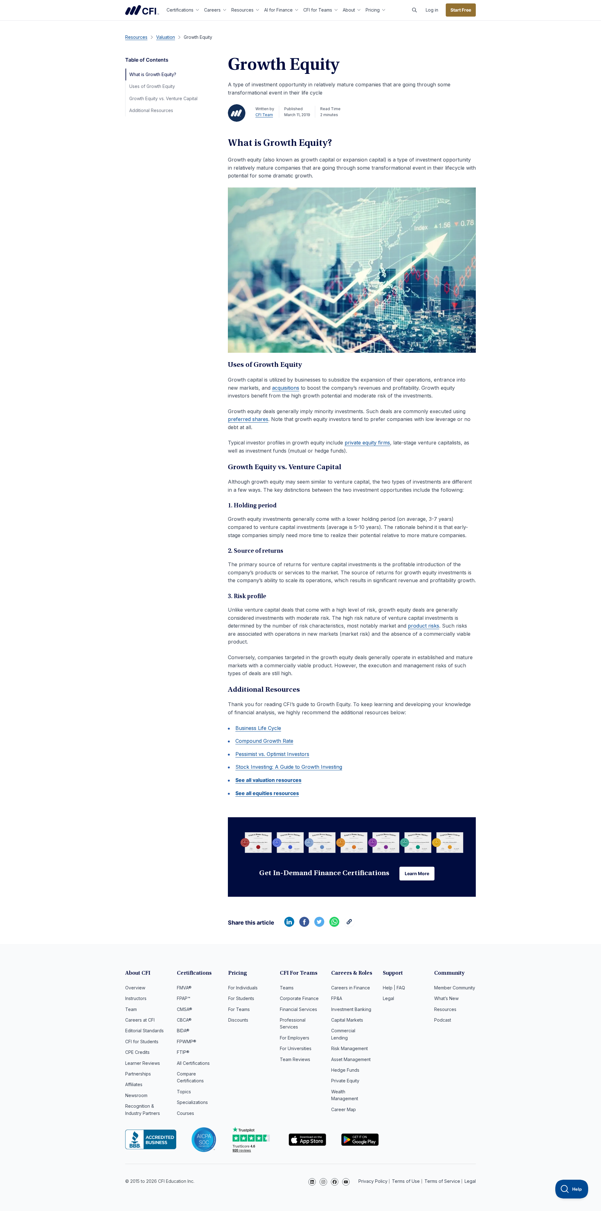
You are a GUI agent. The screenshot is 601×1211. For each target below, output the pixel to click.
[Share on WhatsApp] (334, 925)
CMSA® (184, 1009)
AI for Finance (278, 10)
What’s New (446, 998)
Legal (388, 998)
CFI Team (264, 114)
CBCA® (184, 1020)
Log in (432, 10)
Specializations (192, 1102)
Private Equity (345, 1080)
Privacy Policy (373, 1181)
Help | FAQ (394, 987)
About (349, 10)
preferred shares (248, 419)
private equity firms (367, 442)
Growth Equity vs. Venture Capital (163, 98)
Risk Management (349, 1048)
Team (131, 1009)
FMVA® (184, 987)
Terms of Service (442, 1181)
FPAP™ (183, 998)
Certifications (180, 10)
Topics (184, 1091)
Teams (287, 987)
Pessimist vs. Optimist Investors (272, 754)
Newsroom (136, 1095)
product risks (423, 626)
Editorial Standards (144, 1030)
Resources (242, 10)
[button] (414, 10)
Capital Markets (347, 1020)
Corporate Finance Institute (142, 10)
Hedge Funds (345, 1070)
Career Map (343, 1109)
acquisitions (285, 388)
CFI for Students (141, 1041)
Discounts (238, 1020)
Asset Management (351, 1059)
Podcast (442, 1020)
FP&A (336, 998)
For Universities (295, 1048)
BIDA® (183, 1030)
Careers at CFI (140, 1020)
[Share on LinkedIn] (289, 925)
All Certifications (193, 1063)
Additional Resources (151, 110)
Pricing (373, 10)
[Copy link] (349, 925)
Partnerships (138, 1073)
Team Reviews (295, 1059)
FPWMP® (186, 1041)
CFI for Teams (317, 10)
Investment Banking (351, 1009)
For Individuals (243, 987)
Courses (185, 1113)
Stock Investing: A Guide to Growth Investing (288, 767)
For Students (241, 998)
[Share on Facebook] (304, 925)
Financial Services (298, 1009)
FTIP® (183, 1052)
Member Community (454, 987)
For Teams (239, 1009)
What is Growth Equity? (152, 74)
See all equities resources (267, 793)
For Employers (294, 1037)
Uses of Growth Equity (152, 86)
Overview (135, 987)
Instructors (135, 998)
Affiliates (133, 1084)
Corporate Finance (299, 998)
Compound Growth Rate (264, 741)
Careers (212, 10)
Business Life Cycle (258, 728)
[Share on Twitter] (319, 925)
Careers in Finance (350, 987)
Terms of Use (406, 1181)
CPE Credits (137, 1052)
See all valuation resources (268, 780)
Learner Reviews (142, 1063)
